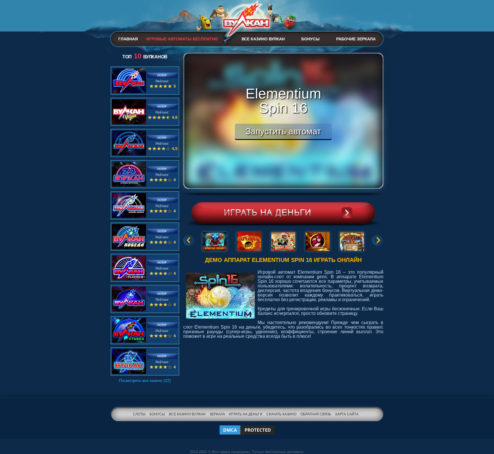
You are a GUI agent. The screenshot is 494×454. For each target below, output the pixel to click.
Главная (128, 39)
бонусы (157, 414)
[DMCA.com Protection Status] (247, 426)
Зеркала (217, 414)
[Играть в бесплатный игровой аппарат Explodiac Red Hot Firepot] (249, 240)
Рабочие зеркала (356, 39)
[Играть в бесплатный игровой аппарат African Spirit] (214, 240)
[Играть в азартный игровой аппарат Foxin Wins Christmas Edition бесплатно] (283, 240)
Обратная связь (315, 414)
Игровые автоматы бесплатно (182, 39)
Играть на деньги (245, 414)
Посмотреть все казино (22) (145, 380)
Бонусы (310, 39)
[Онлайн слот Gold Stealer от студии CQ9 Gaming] (317, 240)
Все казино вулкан (263, 39)
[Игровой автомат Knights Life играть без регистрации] (352, 240)
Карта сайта (346, 414)
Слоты (139, 414)
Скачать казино (281, 414)
